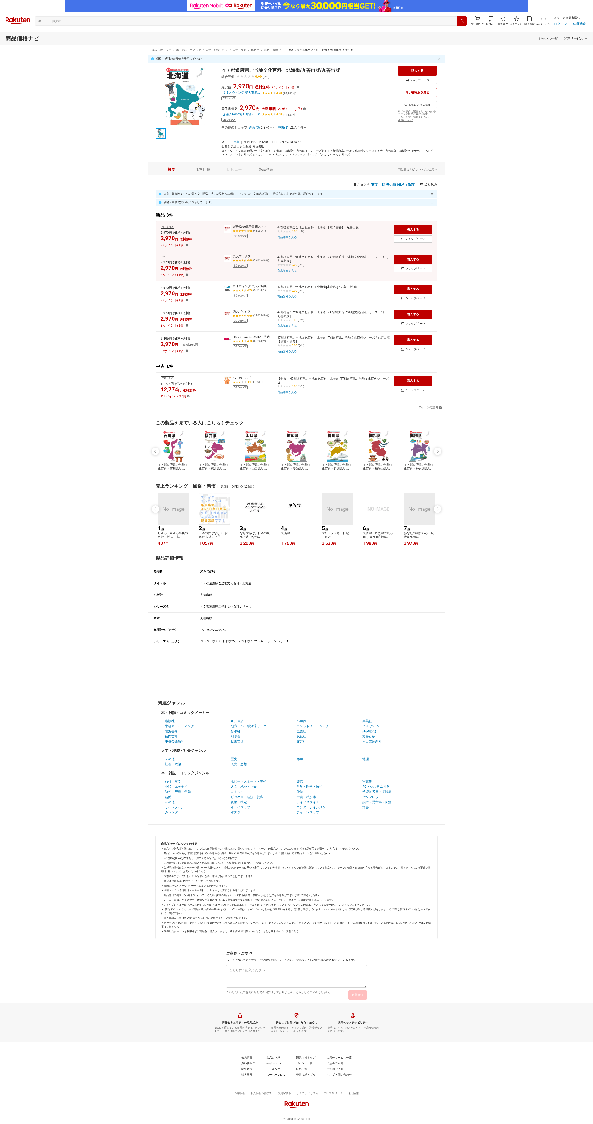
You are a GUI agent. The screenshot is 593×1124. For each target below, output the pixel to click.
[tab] (171, 169)
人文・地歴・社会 (217, 50)
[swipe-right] (437, 451)
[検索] (462, 21)
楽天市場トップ (161, 50)
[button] (491, 21)
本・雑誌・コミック (188, 50)
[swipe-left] (155, 451)
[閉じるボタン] (440, 59)
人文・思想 (239, 50)
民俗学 (255, 50)
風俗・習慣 (271, 50)
